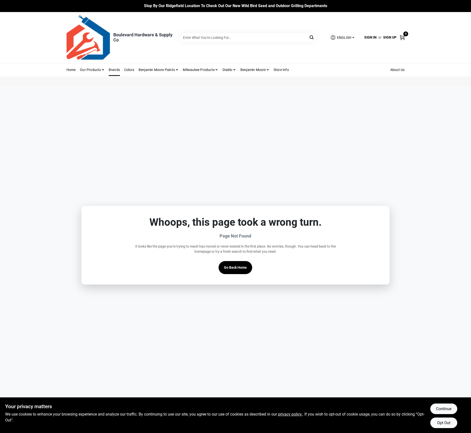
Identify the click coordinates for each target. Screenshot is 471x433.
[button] (342, 37)
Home (71, 70)
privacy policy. (290, 414)
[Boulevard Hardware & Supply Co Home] (88, 37)
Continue (443, 408)
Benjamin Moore (253, 70)
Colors (129, 70)
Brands (114, 70)
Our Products (90, 70)
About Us (397, 70)
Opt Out (443, 422)
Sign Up (389, 37)
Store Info (281, 70)
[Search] (311, 37)
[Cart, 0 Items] (402, 37)
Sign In (370, 37)
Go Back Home (235, 267)
